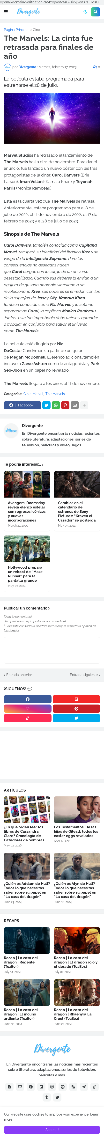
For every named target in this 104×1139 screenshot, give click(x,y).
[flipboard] (76, 699)
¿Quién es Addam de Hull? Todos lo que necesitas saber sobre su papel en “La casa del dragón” (27, 890)
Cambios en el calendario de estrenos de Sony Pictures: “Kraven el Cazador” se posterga (77, 511)
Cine (36, 29)
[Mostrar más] (84, 405)
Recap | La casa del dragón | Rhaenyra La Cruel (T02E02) (73, 1014)
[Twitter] (46, 405)
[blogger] (9, 1087)
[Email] (75, 405)
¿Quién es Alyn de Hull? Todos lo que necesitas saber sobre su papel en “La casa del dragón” (75, 890)
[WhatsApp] (56, 405)
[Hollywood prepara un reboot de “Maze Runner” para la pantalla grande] (27, 549)
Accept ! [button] (52, 1130)
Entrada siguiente (84, 675)
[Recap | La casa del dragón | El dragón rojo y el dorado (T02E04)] (77, 940)
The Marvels (55, 394)
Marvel (38, 394)
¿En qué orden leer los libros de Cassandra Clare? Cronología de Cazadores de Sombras (24, 833)
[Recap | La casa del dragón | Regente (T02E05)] (27, 940)
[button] (6, 12)
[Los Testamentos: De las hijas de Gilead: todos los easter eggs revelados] (77, 809)
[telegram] (84, 1087)
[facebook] (28, 699)
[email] (20, 1087)
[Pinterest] (65, 405)
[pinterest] (76, 709)
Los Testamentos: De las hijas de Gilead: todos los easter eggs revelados (76, 831)
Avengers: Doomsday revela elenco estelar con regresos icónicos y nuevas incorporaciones (26, 511)
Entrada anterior (19, 675)
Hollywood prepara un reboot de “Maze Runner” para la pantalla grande (25, 574)
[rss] (73, 1087)
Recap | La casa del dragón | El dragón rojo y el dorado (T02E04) (75, 962)
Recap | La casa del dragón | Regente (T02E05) (21, 962)
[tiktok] (28, 718)
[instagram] (28, 709)
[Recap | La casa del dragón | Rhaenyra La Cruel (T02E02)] (77, 992)
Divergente (32, 425)
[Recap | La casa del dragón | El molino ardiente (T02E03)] (27, 992)
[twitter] (76, 718)
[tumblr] (47, 1097)
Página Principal (17, 29)
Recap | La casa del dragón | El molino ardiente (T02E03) (21, 1014)
